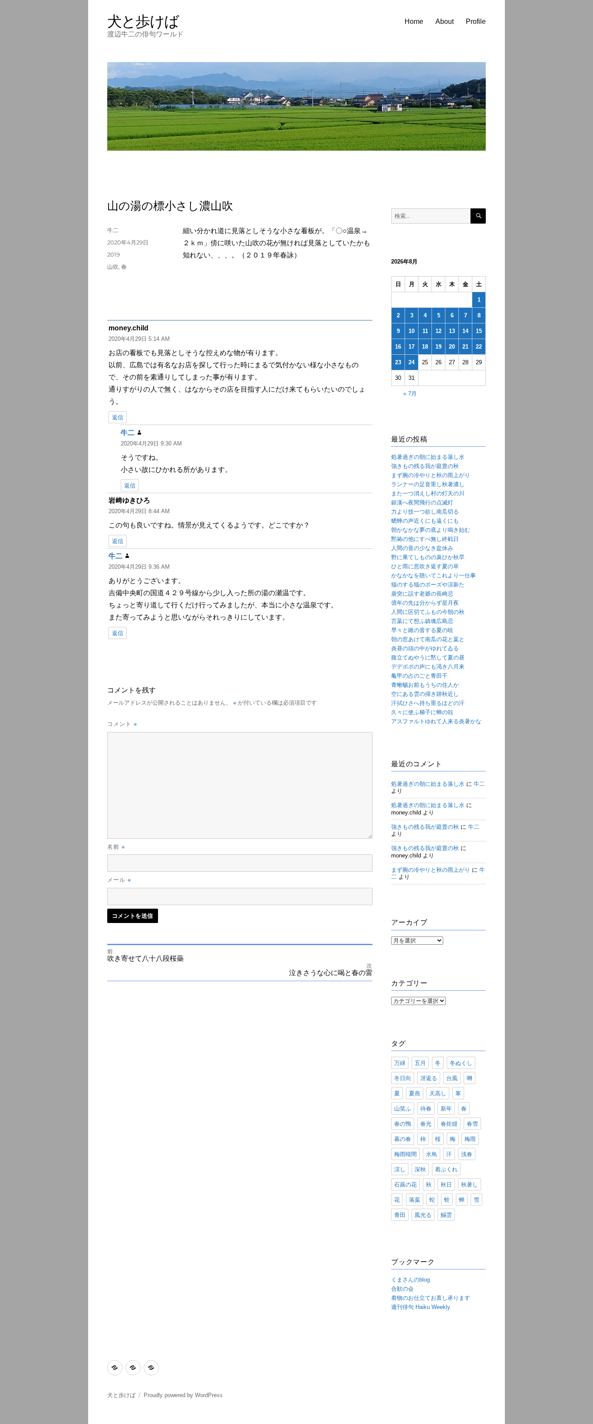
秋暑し (469, 1184)
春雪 (472, 1123)
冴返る (428, 1078)
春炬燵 (449, 1123)
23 (398, 362)
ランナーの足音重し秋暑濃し (428, 484)
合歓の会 (402, 1289)
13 (452, 331)
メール (119, 879)
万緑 (399, 1062)
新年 (446, 1108)
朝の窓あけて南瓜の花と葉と (428, 639)
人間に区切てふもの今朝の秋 (428, 612)
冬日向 (402, 1078)
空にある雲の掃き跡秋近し (425, 694)
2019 (113, 254)
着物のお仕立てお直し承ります (430, 1298)
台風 (452, 1078)
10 (412, 331)
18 (425, 346)
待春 (426, 1108)
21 (465, 346)
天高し (437, 1093)
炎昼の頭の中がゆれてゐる (425, 648)
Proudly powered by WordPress (183, 1395)
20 (452, 346)
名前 (116, 846)
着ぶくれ (446, 1169)
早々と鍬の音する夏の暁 (422, 630)
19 (438, 346)
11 (425, 331)
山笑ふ (402, 1108)
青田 (399, 1214)
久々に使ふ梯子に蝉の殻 (422, 712)
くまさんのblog (410, 1279)
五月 (420, 1062)
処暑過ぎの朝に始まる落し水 (428, 457)
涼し (399, 1169)
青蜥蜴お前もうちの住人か (425, 685)
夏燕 (414, 1093)
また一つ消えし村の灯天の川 (428, 493)
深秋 (420, 1169)
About (444, 21)
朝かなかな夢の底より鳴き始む (430, 530)
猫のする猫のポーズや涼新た (428, 584)
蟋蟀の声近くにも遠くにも (425, 521)
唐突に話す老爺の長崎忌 (422, 593)
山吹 (113, 266)
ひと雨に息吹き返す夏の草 (425, 566)
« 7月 (410, 393)
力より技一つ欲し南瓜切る (425, 511)
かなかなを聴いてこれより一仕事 (433, 575)
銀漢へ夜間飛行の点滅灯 (422, 502)
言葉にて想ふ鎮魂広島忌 (422, 621)
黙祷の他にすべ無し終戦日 (425, 539)
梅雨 (470, 1138)
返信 (117, 417)
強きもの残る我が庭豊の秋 (425, 466)
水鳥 (431, 1153)
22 (479, 346)
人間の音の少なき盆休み (422, 548)
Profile (476, 21)
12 (438, 331)
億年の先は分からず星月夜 (425, 603)
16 (398, 346)
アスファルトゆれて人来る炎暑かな (436, 721)
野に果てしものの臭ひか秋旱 (428, 557)
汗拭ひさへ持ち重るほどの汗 (428, 703)
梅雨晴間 (405, 1153)
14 (465, 331)
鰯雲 (446, 1214)
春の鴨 (402, 1123)
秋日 (446, 1184)
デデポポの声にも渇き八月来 (428, 666)
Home (414, 21)
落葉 (414, 1199)
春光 (426, 1123)
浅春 (466, 1153)
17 (412, 346)
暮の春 (402, 1138)
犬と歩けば (143, 21)
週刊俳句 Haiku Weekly (420, 1307)
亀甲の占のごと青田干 (419, 675)
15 (479, 331)
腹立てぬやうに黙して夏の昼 (428, 657)
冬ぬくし (461, 1062)
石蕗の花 (405, 1184)
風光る (423, 1214)
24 (412, 362)
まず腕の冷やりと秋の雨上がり (430, 475)
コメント (122, 723)
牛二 (113, 230)
